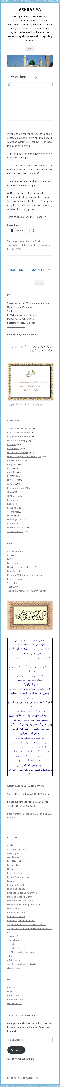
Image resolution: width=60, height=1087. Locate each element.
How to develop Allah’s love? (21, 567)
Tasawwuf (12, 586)
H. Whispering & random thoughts (24, 456)
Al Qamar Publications (18, 849)
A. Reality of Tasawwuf (18, 428)
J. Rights (32, 244)
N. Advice (11, 480)
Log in (10, 991)
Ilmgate (11, 880)
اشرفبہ (10, 944)
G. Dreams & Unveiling (18, 452)
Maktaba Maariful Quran (19, 896)
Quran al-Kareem (16, 916)
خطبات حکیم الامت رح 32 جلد (20, 952)
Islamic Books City (16, 888)
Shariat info (13, 936)
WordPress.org (14, 1003)
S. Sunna (11, 507)
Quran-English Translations (21, 920)
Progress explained (17, 578)
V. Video (11, 523)
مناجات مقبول (13, 967)
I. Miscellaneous (15, 460)
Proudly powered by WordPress (22, 1077)
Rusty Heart (15, 269)
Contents (11, 555)
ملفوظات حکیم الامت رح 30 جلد (21, 963)
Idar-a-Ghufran (15, 873)
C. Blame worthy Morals (19, 436)
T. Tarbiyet (43, 244)
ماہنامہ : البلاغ (13, 959)
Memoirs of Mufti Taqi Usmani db (24, 904)
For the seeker (14, 563)
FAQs (9, 559)
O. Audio (11, 484)
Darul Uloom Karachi (17, 861)
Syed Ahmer (13, 940)
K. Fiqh (10, 468)
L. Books (11, 472)
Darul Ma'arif (13, 857)
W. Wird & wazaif (15, 527)
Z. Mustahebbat (15, 531)
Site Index (12, 582)
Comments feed (15, 999)
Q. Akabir (11, 495)
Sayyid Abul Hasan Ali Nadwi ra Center (26, 924)
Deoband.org (14, 865)
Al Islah (10, 845)
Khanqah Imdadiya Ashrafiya (22, 892)
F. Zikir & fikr (13, 448)
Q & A (10, 491)
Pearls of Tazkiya (16, 912)
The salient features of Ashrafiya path (26, 590)
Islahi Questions (15, 571)
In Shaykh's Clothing (17, 884)
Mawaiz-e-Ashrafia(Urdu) (20, 900)
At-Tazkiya (12, 853)
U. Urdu (11, 515)
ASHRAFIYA (30, 9)
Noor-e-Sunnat (14, 908)
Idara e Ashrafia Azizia (18, 876)
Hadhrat (11, 869)
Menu (30, 48)
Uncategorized (14, 519)
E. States (23, 244)
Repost (10, 499)
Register (11, 987)
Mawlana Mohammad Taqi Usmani (24, 574)
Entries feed (13, 995)
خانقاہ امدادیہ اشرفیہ (17, 948)
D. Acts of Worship (16, 440)
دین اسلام (11, 956)
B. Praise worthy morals (19, 432)
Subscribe (16, 1050)
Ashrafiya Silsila (15, 551)
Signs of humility (42, 269)
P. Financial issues (16, 487)
